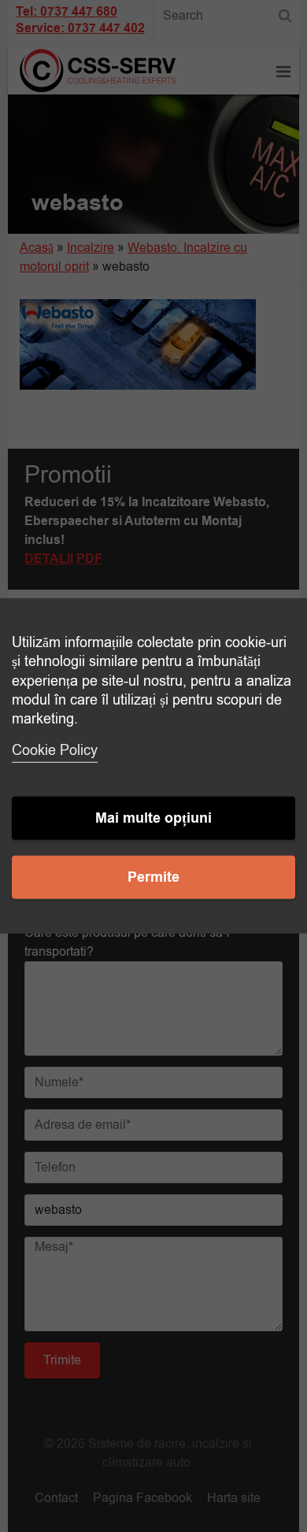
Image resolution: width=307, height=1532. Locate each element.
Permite (153, 877)
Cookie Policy (55, 750)
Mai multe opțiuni (153, 818)
